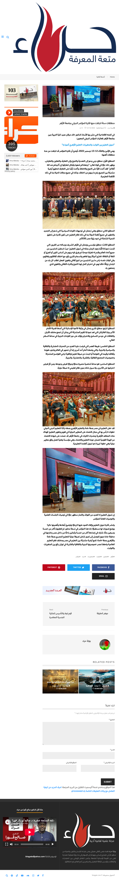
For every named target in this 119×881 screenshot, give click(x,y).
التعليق (112, 720)
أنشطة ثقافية (100, 128)
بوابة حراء (110, 128)
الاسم (112, 750)
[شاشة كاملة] (6, 844)
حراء (83, 557)
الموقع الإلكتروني (71, 763)
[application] (29, 832)
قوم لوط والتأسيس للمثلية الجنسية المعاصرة (60, 614)
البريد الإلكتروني (109, 763)
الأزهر (111, 557)
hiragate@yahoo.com (35, 856)
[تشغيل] (52, 844)
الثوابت (99, 557)
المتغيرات (91, 557)
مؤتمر (77, 557)
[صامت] (11, 844)
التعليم (105, 557)
